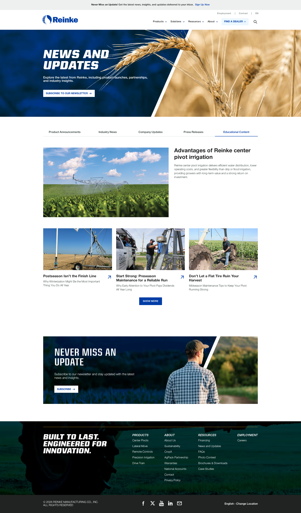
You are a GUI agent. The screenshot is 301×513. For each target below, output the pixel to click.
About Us (170, 440)
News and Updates (209, 446)
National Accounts (175, 469)
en (256, 14)
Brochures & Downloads (212, 463)
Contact (243, 14)
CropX (168, 452)
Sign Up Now (202, 5)
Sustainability (172, 446)
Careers (242, 440)
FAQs (201, 452)
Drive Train (138, 463)
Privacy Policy (172, 480)
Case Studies (206, 469)
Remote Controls (142, 452)
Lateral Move (140, 446)
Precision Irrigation (143, 457)
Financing (204, 440)
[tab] (64, 133)
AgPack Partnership (176, 457)
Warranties (170, 463)
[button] (160, 21)
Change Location (241, 504)
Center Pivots (140, 440)
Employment (224, 14)
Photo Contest (207, 457)
